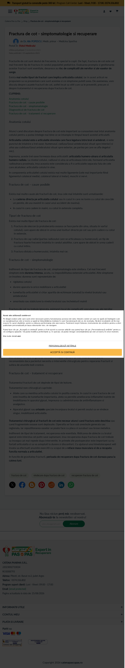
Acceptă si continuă (62, 352)
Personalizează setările (62, 346)
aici (19, 336)
